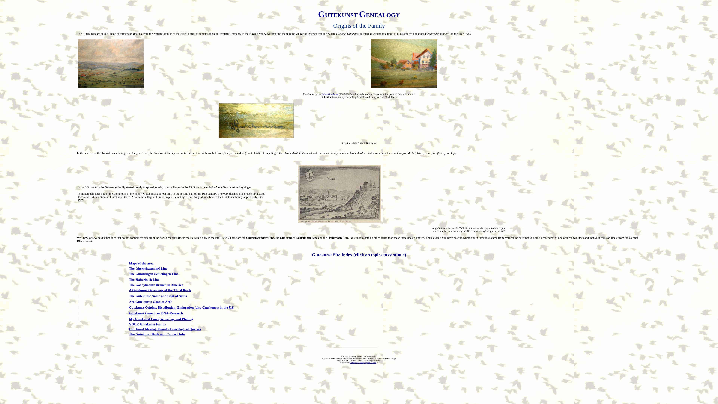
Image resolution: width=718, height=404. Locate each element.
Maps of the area (141, 263)
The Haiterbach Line (144, 279)
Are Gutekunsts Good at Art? (150, 302)
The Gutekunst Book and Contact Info (157, 334)
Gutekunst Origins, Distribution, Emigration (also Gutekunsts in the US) (181, 307)
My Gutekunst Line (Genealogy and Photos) (161, 319)
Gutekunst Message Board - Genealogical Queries (165, 329)
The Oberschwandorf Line (148, 268)
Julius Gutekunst (329, 94)
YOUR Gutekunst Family (147, 324)
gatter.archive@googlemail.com (362, 363)
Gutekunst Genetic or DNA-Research (156, 313)
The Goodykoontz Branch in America (156, 285)
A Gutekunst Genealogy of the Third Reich (160, 290)
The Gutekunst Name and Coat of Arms (158, 296)
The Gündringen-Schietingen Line (153, 274)
